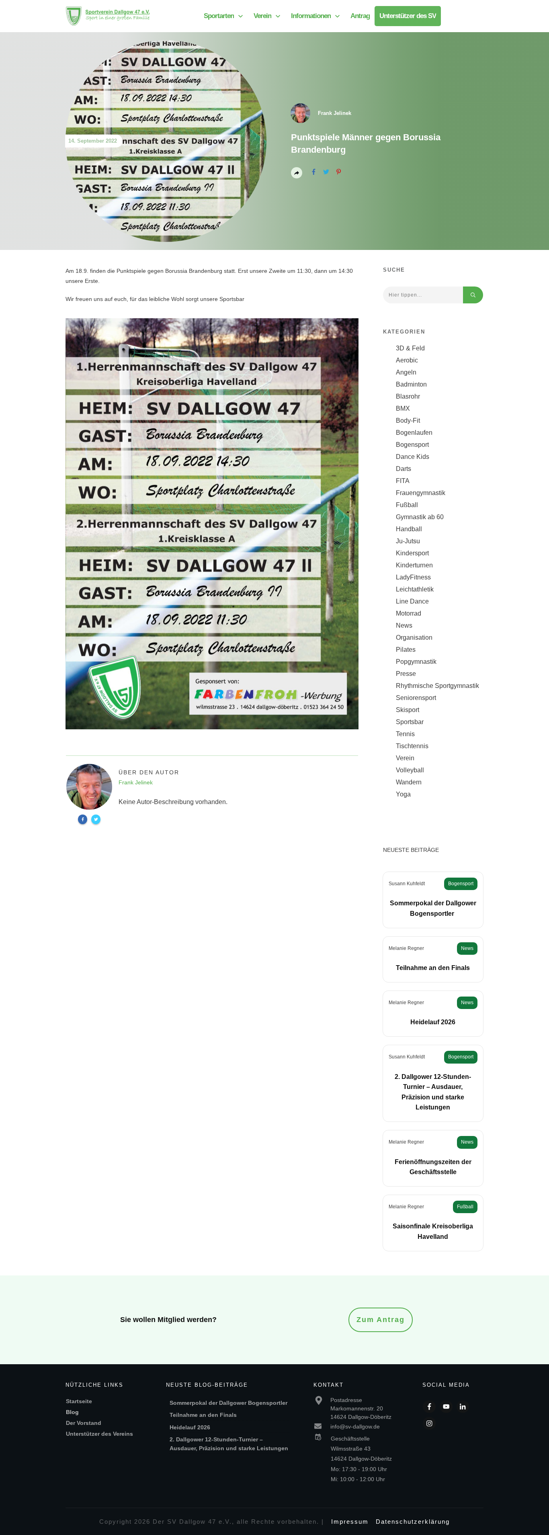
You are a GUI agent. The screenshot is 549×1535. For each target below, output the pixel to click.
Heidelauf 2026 (432, 1022)
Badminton (411, 384)
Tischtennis (412, 746)
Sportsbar (410, 721)
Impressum (350, 1521)
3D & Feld (410, 348)
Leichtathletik (415, 589)
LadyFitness (413, 577)
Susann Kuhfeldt (407, 883)
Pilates (406, 649)
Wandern (409, 782)
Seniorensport (416, 697)
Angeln (406, 372)
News (404, 625)
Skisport (407, 709)
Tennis (405, 734)
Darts (403, 468)
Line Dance (412, 601)
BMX (403, 408)
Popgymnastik (416, 661)
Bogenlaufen (414, 432)
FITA (403, 480)
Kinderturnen (414, 565)
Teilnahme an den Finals (433, 967)
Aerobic (407, 360)
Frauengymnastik (420, 492)
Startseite (79, 1401)
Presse (406, 673)
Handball (409, 529)
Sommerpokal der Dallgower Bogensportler (229, 1403)
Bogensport (412, 444)
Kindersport (412, 553)
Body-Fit (408, 420)
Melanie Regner (406, 948)
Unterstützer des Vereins (99, 1434)
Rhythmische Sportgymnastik (437, 685)
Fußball (407, 504)
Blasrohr (408, 396)
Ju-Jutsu (408, 541)
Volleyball (410, 770)
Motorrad (408, 613)
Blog (72, 1412)
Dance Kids (412, 456)
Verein (405, 758)
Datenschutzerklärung (413, 1521)
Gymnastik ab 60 (420, 517)
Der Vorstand (83, 1423)
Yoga (403, 794)
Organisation (414, 637)
